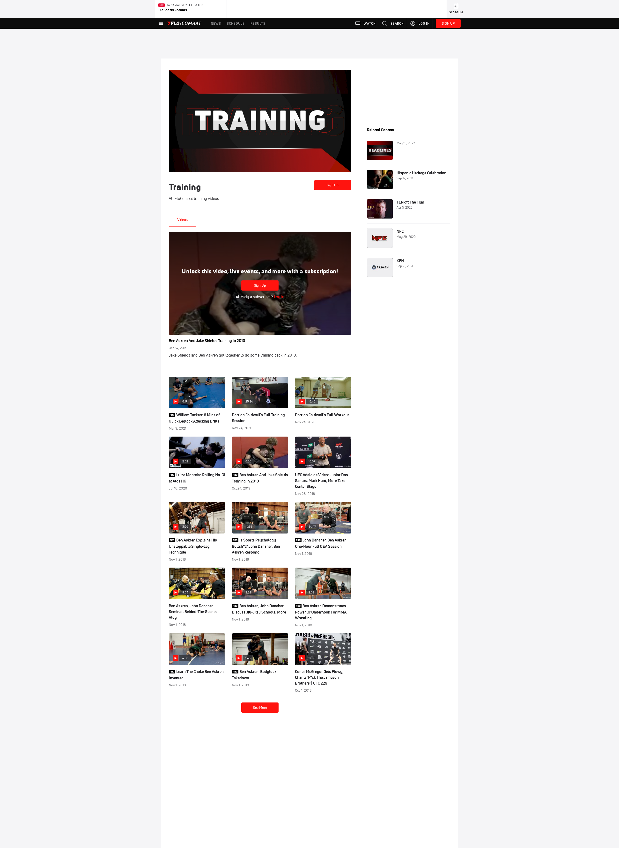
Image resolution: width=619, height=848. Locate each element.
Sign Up (333, 185)
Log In (278, 296)
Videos (182, 219)
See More (260, 707)
